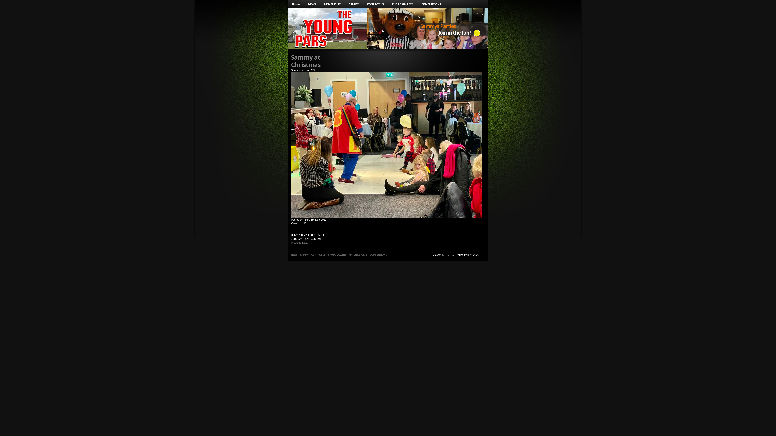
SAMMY (353, 4)
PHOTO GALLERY (402, 4)
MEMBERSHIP (332, 4)
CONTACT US (375, 4)
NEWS (312, 4)
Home (296, 4)
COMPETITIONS (431, 4)
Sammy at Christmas (306, 61)
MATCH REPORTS (358, 254)
